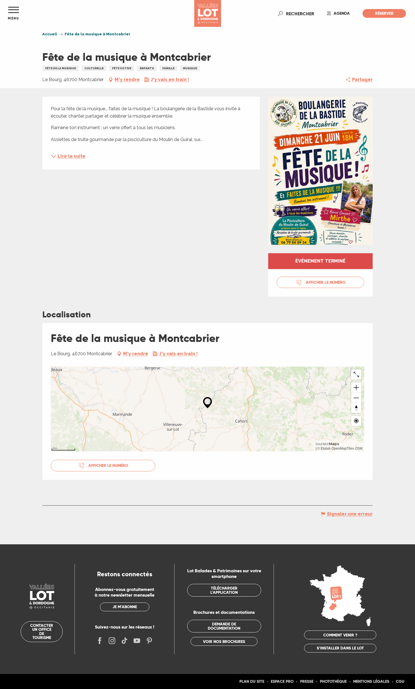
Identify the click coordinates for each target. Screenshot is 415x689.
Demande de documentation (224, 625)
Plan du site (251, 681)
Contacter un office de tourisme (41, 631)
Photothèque (333, 681)
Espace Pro (282, 681)
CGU (400, 681)
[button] (300, 14)
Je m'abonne (124, 606)
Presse (306, 681)
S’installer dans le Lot (340, 648)
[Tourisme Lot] (207, 13)
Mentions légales (371, 681)
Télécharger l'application (224, 590)
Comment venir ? (340, 635)
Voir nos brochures (224, 641)
